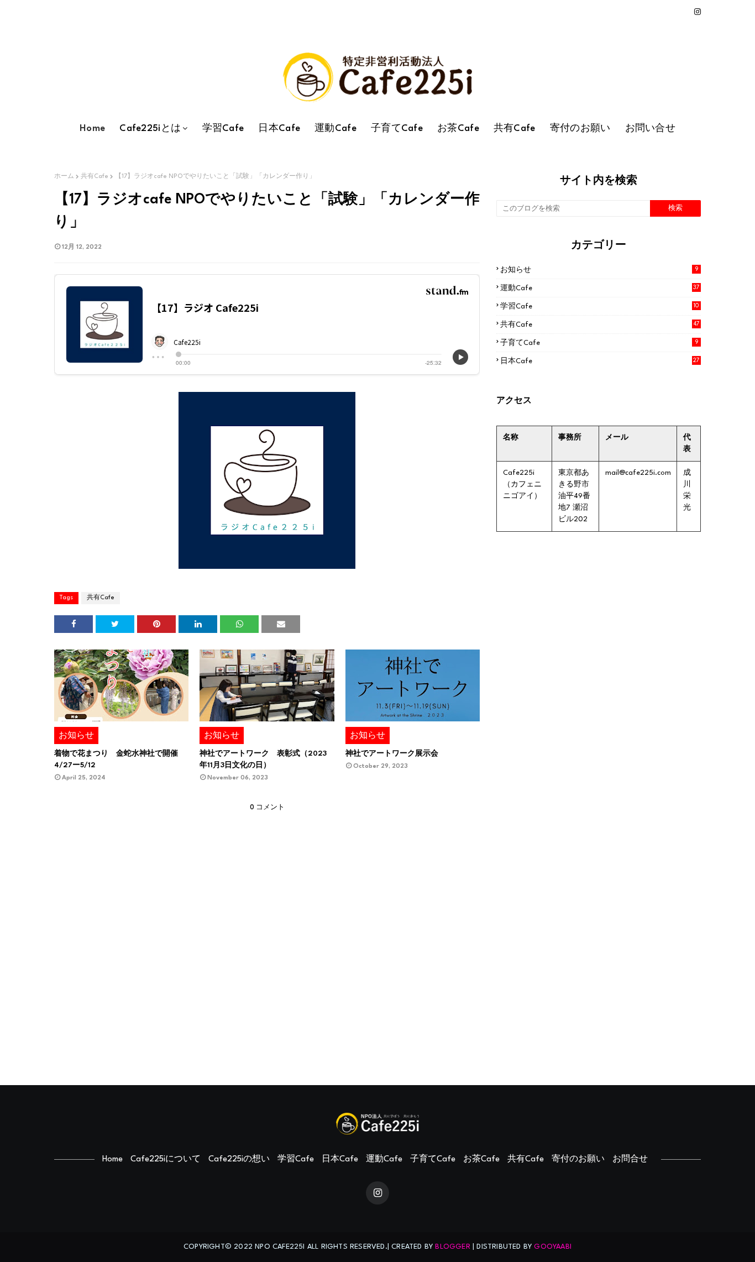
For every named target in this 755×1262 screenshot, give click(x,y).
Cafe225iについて (165, 1159)
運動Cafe (600, 288)
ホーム (64, 177)
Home (112, 1159)
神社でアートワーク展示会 (391, 753)
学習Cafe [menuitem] (223, 128)
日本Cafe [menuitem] (279, 128)
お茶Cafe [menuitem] (458, 128)
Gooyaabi (553, 1246)
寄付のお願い (578, 1159)
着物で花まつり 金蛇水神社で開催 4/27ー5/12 (120, 759)
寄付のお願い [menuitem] (580, 128)
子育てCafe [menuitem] (397, 128)
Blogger (452, 1246)
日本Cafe (600, 361)
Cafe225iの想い (239, 1159)
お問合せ (630, 1159)
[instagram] (695, 12)
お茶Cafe (481, 1159)
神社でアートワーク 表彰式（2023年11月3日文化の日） (263, 759)
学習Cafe (599, 306)
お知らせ (599, 270)
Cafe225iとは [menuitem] (150, 128)
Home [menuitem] (92, 128)
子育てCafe (599, 343)
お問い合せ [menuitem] (650, 128)
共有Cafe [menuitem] (515, 128)
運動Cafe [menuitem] (335, 128)
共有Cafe (94, 177)
